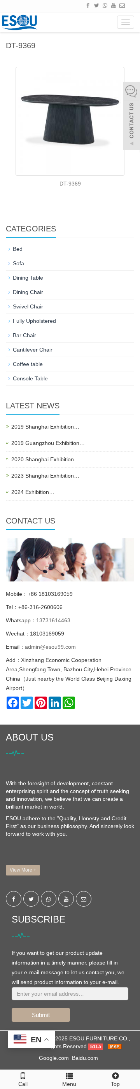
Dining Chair (28, 292)
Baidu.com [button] (85, 1058)
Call (23, 1084)
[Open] (131, 117)
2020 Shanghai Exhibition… (45, 459)
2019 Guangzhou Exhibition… (48, 443)
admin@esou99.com (50, 647)
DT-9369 (70, 183)
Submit (41, 1015)
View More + (23, 870)
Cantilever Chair (32, 350)
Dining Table (28, 278)
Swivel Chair (28, 306)
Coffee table (28, 364)
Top (115, 1084)
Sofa (18, 263)
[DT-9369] (70, 121)
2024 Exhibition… (32, 492)
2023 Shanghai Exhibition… (45, 476)
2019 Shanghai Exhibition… (45, 427)
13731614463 (53, 620)
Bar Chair (24, 335)
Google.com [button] (54, 1058)
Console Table (30, 378)
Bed (18, 249)
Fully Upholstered (34, 321)
